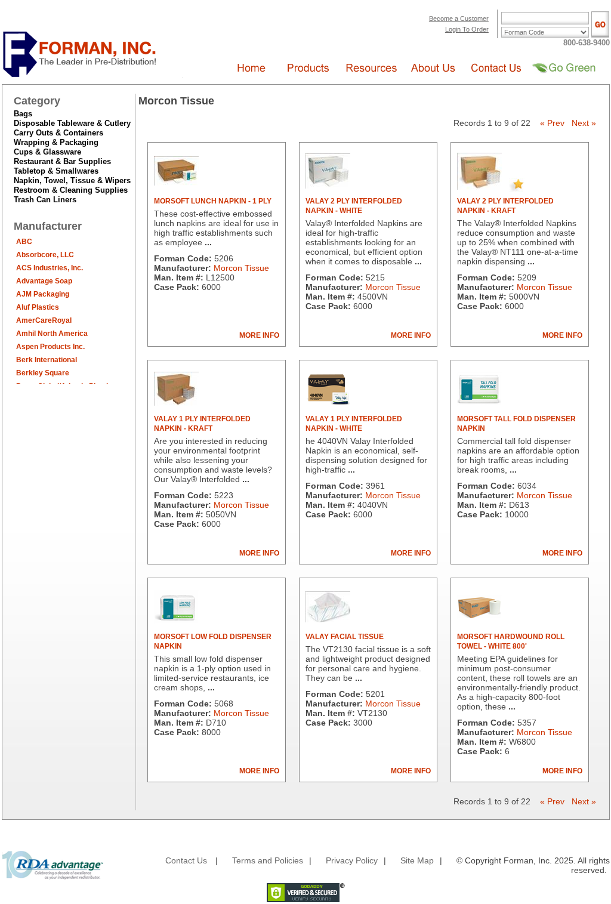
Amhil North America (52, 333)
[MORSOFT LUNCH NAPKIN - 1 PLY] (176, 182)
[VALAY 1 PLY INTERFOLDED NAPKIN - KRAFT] (176, 403)
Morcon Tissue (241, 268)
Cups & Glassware (47, 151)
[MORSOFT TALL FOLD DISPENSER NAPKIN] (479, 403)
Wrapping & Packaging (56, 142)
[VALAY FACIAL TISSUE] (328, 619)
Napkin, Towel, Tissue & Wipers (72, 180)
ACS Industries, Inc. (49, 268)
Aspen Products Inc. (50, 347)
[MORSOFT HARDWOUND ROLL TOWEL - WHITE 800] (479, 616)
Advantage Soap (44, 281)
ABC (24, 241)
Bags (23, 113)
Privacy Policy (352, 860)
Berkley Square (42, 373)
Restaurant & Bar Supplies (62, 161)
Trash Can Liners (45, 199)
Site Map (417, 860)
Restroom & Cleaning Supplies (71, 190)
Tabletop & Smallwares (56, 170)
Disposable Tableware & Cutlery (72, 123)
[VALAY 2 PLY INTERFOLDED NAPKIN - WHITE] (328, 185)
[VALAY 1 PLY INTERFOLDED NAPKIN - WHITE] (328, 401)
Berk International (46, 360)
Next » (584, 123)
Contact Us (186, 860)
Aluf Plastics (37, 307)
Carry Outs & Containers (58, 132)
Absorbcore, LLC (45, 255)
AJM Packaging (42, 294)
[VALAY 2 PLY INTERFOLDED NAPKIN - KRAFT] (479, 187)
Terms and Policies (267, 860)
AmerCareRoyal (44, 320)
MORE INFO (259, 335)
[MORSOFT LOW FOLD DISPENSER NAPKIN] (176, 620)
